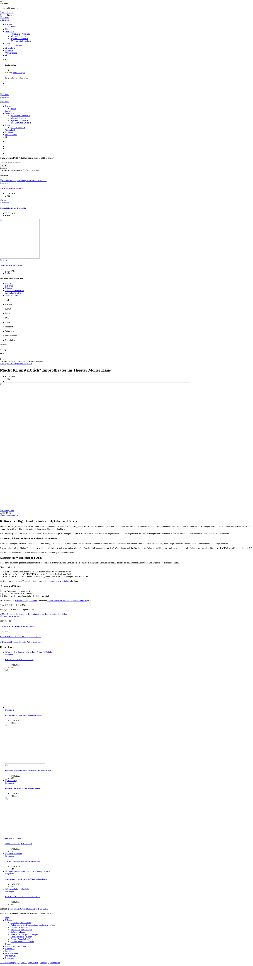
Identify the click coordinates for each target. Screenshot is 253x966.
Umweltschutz (11, 53)
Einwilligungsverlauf (29, 963)
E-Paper (8, 920)
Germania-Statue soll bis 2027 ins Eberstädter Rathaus (22, 788)
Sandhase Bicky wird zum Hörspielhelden (13, 208)
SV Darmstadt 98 (18, 46)
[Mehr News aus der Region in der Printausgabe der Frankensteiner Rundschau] (33, 614)
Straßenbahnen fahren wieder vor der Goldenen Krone (22, 897)
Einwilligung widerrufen (50, 963)
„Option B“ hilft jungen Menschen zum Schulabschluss (22, 861)
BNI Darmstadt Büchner (21, 41)
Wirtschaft (9, 31)
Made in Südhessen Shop (15, 946)
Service (8, 944)
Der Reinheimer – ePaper (21, 937)
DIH (12, 364)
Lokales (8, 24)
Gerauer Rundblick (13, 838)
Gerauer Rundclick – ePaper (22, 939)
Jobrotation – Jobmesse (20, 34)
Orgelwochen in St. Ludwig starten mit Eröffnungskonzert (23, 715)
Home (7, 918)
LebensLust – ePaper (19, 927)
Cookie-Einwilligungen (10, 963)
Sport (7, 43)
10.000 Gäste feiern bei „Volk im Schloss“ (18, 843)
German (8, 55)
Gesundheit (10, 48)
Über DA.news (6, 12)
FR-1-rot (9, 283)
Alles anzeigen (19, 73)
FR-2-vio (9, 286)
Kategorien (9, 949)
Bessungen (4, 260)
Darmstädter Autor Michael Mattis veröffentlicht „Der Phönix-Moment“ (28, 770)
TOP (30, 364)
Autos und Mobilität (13, 295)
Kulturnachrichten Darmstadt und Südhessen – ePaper (33, 925)
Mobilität (9, 50)
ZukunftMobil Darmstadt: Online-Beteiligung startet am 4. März (20, 636)
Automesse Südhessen (14, 290)
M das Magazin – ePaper (21, 922)
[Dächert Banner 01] (9, 515)
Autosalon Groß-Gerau (15, 293)
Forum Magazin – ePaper (21, 930)
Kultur (8, 29)
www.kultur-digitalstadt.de (59, 581)
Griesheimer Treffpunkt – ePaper (24, 934)
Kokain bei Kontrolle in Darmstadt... (12, 188)
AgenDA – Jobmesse (19, 38)
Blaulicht (4, 183)
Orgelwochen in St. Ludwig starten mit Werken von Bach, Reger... (26, 879)
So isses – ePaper (18, 932)
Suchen (4, 165)
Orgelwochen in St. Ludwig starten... (11, 265)
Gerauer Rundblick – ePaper (22, 941)
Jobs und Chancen (18, 36)
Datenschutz (10, 956)
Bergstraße (4, 203)
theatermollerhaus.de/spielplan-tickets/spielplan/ (67, 600)
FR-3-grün (9, 288)
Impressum (9, 958)
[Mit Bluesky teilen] (7, 511)
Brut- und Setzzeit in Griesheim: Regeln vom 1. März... (17, 626)
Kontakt (8, 951)
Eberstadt (18, 364)
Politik (13, 27)
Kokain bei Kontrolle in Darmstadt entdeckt (19, 660)
